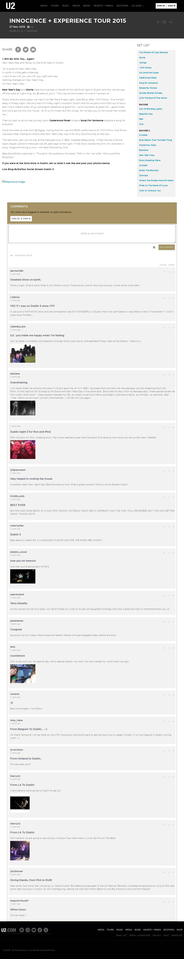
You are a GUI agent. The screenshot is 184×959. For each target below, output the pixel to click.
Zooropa (143, 176)
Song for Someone (148, 83)
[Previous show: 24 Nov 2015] (159, 22)
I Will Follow (145, 68)
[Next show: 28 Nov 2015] (170, 22)
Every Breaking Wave (149, 160)
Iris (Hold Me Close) (149, 73)
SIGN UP (161, 6)
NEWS (101, 930)
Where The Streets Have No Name (156, 181)
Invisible (143, 135)
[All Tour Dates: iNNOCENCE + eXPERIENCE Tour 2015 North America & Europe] (164, 22)
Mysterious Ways (147, 145)
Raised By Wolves (148, 88)
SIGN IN (172, 6)
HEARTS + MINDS (152, 930)
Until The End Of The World (153, 98)
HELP (166, 935)
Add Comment (167, 247)
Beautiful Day (146, 114)
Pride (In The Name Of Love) (153, 186)
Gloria (142, 58)
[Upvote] (169, 272)
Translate (177, 935)
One (141, 124)
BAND (138, 930)
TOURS (110, 930)
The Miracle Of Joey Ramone (153, 53)
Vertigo (143, 63)
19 (32, 26)
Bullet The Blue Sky (149, 171)
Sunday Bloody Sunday (150, 93)
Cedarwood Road (147, 78)
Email (33, 50)
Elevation (143, 150)
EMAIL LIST (121, 935)
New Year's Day (147, 155)
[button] (137, 6)
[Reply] (164, 271)
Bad (141, 119)
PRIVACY (157, 935)
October (143, 165)
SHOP (180, 930)
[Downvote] (174, 272)
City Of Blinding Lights (150, 109)
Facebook (18, 50)
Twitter (26, 50)
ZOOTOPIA (168, 930)
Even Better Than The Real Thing (155, 140)
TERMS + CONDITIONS (139, 935)
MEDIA (128, 930)
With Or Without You (150, 191)
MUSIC (119, 930)
